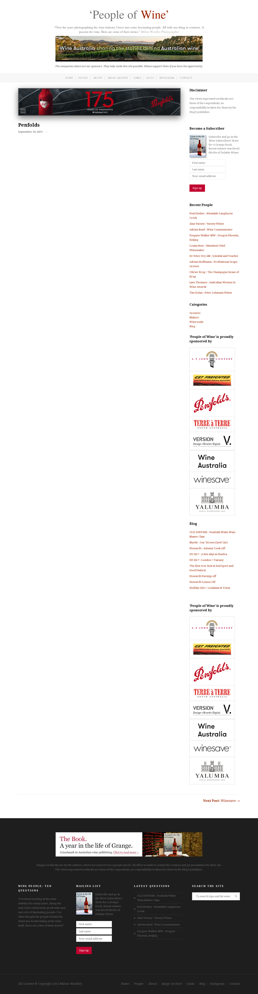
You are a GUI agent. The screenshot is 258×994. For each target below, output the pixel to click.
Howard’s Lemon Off (202, 581)
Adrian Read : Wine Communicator (211, 229)
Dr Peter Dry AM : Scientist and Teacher (213, 255)
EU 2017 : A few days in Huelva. (208, 554)
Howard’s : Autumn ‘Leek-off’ (207, 548)
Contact (186, 78)
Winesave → (221, 801)
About (98, 78)
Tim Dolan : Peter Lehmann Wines (210, 292)
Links (137, 78)
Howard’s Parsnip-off (202, 576)
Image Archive (118, 78)
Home (69, 78)
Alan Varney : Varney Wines (206, 223)
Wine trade (196, 321)
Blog (150, 78)
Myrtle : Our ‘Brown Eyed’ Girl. (208, 542)
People (83, 78)
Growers (194, 313)
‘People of (129, 15)
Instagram (167, 78)
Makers (194, 317)
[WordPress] (129, 855)
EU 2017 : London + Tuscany (206, 560)
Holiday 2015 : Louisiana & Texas (209, 587)
